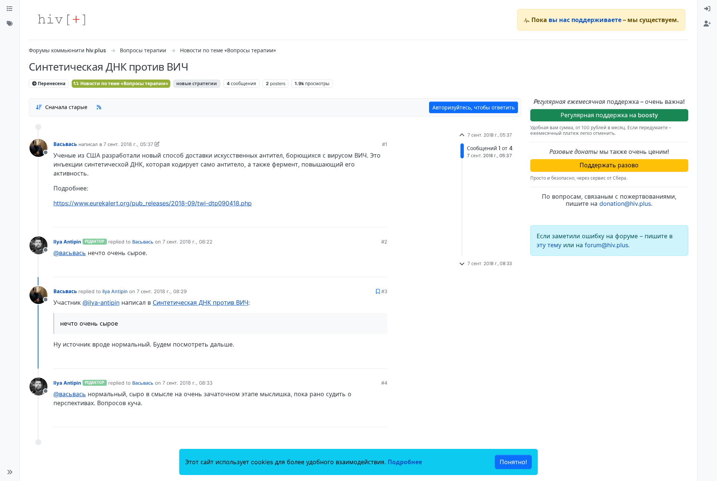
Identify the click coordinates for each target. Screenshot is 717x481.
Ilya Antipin (67, 242)
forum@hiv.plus (606, 245)
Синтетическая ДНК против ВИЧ (200, 302)
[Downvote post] (367, 219)
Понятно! (513, 462)
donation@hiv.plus (625, 203)
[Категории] (9, 9)
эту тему (550, 245)
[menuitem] (707, 9)
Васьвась (65, 144)
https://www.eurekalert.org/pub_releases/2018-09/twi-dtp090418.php (152, 203)
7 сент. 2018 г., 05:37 (128, 144)
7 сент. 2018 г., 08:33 (187, 383)
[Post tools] (381, 219)
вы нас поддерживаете (585, 20)
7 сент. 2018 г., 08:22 (187, 242)
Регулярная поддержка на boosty (609, 115)
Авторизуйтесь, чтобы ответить (473, 107)
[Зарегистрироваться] (707, 24)
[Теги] (9, 24)
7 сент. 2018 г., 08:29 (162, 291)
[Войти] (707, 9)
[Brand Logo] (61, 20)
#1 (384, 144)
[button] (9, 472)
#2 (384, 242)
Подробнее (405, 462)
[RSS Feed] (99, 107)
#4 (384, 383)
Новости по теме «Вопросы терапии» (123, 83)
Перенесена (51, 83)
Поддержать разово (609, 165)
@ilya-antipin (101, 302)
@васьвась (69, 253)
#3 (384, 291)
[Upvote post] (342, 219)
